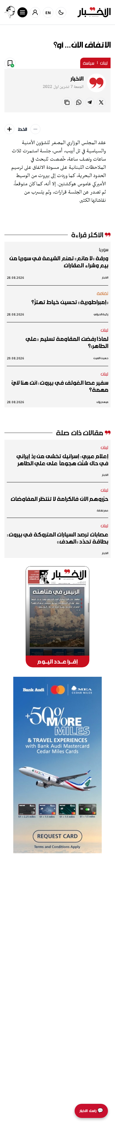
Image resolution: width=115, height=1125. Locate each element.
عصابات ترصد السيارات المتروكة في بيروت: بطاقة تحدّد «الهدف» (57, 538)
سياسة (88, 63)
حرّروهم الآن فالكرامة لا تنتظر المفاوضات (59, 498)
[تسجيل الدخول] (35, 12)
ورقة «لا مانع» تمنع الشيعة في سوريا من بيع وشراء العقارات (58, 262)
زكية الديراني (101, 314)
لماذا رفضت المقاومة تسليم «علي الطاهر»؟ (67, 342)
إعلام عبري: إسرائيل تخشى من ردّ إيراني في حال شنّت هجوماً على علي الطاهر (62, 460)
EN (48, 12)
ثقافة (102, 293)
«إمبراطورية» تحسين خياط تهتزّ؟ (69, 302)
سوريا (103, 249)
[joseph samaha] (9, 12)
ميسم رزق (102, 402)
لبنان (104, 63)
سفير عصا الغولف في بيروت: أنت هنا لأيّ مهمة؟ (60, 386)
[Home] (94, 12)
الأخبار (76, 78)
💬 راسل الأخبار (91, 1110)
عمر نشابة (102, 510)
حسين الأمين (100, 358)
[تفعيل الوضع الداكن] (61, 12)
